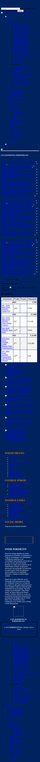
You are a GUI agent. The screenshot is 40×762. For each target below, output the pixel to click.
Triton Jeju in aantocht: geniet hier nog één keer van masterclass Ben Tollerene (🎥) (17, 164)
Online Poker (13, 461)
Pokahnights (13, 467)
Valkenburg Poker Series (21, 667)
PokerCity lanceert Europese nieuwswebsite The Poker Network (16, 167)
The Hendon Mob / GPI (21, 701)
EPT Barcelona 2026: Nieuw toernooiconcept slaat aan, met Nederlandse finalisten (18, 180)
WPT (11, 470)
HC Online (8, 747)
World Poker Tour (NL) (21, 649)
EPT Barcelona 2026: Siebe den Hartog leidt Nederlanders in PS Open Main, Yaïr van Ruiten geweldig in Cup (18, 172)
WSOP (11, 468)
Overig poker (13, 691)
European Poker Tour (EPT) (22, 697)
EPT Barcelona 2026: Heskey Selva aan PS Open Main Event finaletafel (18, 162)
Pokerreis (12, 465)
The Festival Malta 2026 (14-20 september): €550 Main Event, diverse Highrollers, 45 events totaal (18, 177)
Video (11, 719)
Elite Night (7, 330)
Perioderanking (18, 732)
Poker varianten (14, 506)
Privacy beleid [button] (18, 631)
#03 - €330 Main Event (6, 321)
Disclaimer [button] (7, 631)
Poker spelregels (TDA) (17, 505)
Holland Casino (14, 459)
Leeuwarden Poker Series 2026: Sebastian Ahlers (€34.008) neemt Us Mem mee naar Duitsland (18, 191)
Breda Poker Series (19, 658)
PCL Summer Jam (15, 745)
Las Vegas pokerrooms (20, 703)
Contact (11, 723)
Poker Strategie (14, 514)
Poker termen (13, 512)
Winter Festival (18, 682)
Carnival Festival (18, 678)
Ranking (16, 730)
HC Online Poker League (17, 749)
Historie (11, 742)
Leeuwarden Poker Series (21, 662)
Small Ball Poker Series (20, 651)
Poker (7, 639)
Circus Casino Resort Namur (18, 463)
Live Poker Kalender (16, 710)
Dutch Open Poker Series (21, 645)
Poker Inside (13, 474)
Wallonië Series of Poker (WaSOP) (24, 675)
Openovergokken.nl (13, 540)
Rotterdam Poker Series (20, 664)
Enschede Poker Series (20, 660)
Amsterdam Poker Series (21, 656)
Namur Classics (18, 677)
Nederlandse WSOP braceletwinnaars (15, 487)
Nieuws (7, 704)
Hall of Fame (13, 743)
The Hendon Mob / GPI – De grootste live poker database (18, 491)
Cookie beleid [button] (29, 631)
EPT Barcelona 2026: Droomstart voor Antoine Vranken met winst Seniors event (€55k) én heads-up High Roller (17, 183)
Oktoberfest (17, 680)
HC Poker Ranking (15, 712)
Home (3, 279)
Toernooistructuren (15, 740)
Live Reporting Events (16, 708)
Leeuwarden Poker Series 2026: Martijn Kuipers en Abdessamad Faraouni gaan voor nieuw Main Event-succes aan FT (16, 193)
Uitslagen (16, 734)
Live (6, 706)
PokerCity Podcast (15, 472)
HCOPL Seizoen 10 (15, 751)
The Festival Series (19, 699)
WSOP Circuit (17, 647)
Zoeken (20, 11)
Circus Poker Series (19, 673)
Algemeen (12, 457)
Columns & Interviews (16, 476)
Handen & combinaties (16, 510)
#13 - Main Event (6, 356)
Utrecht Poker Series (19, 665)
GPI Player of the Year (16, 714)
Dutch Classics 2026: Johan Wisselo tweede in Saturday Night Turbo (17, 196)
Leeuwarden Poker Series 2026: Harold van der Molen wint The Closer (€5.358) (18, 188)
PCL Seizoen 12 (14, 729)
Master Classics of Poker (21, 643)
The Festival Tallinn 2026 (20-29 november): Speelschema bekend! (17, 166)
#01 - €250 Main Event (6, 308)
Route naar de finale (15, 738)
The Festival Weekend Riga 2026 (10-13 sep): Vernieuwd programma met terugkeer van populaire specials (18, 169)
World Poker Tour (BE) (20, 688)
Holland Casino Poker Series (18, 654)
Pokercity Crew (14, 721)
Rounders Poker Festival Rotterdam (24, 652)
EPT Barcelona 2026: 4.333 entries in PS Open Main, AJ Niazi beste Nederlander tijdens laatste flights (17, 174)
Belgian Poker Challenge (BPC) (23, 671)
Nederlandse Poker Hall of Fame (19, 485)
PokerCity (8, 716)
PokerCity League (11, 725)
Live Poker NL (14, 641)
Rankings (16, 753)
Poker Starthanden (15, 508)
